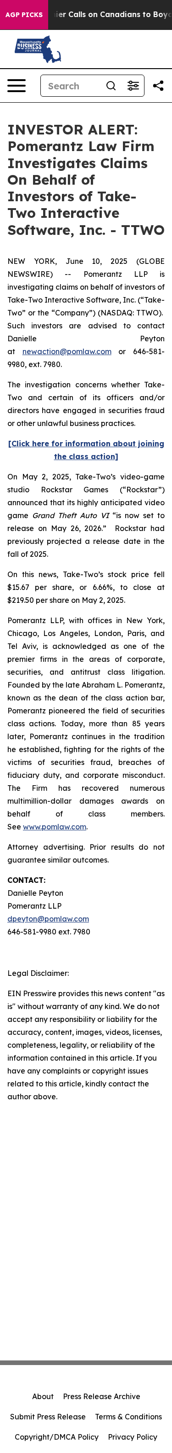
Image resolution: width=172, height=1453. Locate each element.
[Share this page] (158, 85)
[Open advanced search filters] (133, 85)
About (43, 1396)
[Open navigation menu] (16, 85)
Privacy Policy (132, 1436)
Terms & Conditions (128, 1416)
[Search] (111, 85)
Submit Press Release (48, 1416)
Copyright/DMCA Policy (57, 1436)
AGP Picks (24, 15)
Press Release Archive (101, 1396)
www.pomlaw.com (54, 826)
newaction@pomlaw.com (66, 351)
